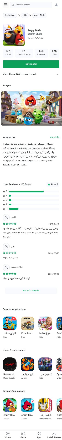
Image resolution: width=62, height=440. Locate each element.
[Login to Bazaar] (56, 5)
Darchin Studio (35, 34)
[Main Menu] (6, 5)
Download (31, 64)
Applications (10, 15)
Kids (25, 15)
